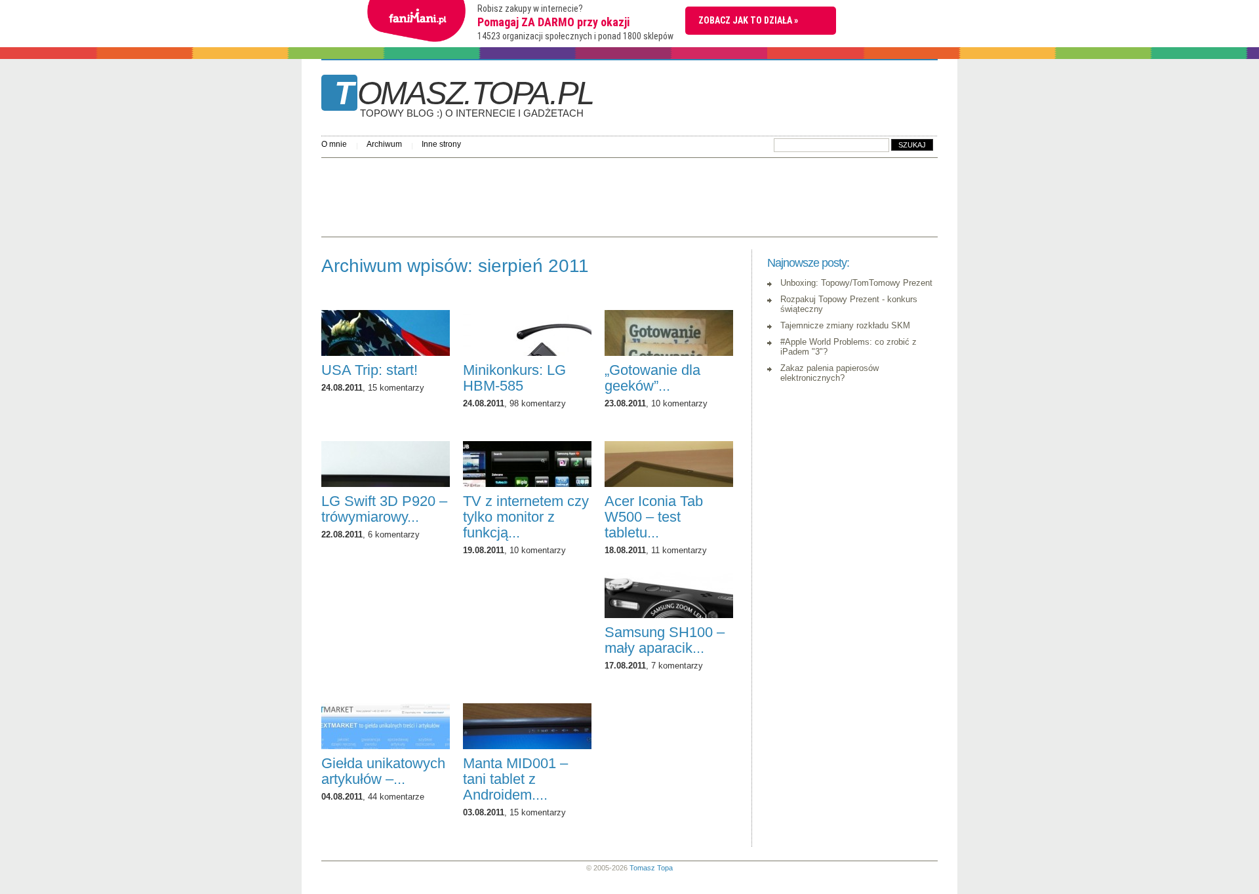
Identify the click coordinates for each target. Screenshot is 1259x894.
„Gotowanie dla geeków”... (652, 378)
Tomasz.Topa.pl (463, 98)
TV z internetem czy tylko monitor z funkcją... (526, 517)
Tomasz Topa (651, 868)
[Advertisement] (560, 194)
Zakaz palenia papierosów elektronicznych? (829, 373)
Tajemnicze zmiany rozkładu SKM (845, 325)
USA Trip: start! (369, 370)
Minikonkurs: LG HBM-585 (514, 378)
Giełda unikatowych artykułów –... (383, 771)
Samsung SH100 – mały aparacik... (665, 640)
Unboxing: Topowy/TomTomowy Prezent (856, 283)
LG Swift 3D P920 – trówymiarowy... (384, 509)
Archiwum (384, 144)
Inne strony (441, 144)
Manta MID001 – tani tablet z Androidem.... (515, 779)
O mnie (334, 144)
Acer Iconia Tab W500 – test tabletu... (654, 517)
